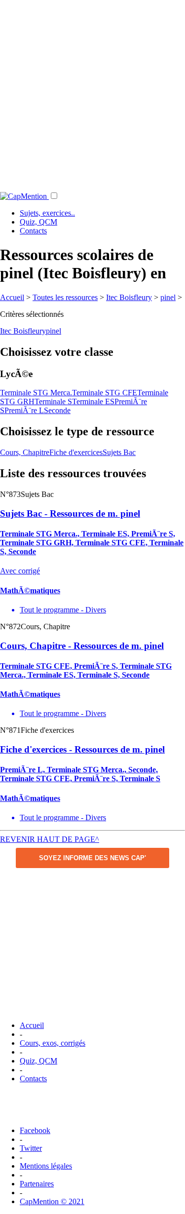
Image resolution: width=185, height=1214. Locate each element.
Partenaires (37, 1183)
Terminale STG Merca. (36, 392)
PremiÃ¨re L (24, 410)
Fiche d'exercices (76, 452)
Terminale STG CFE (104, 392)
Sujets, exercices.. (47, 213)
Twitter (31, 1148)
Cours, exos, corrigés (52, 1043)
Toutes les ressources (65, 297)
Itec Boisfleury (129, 297)
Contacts (33, 231)
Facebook (35, 1130)
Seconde (57, 410)
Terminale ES (93, 401)
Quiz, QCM (38, 222)
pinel (168, 297)
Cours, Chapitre (24, 452)
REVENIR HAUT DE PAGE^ (49, 839)
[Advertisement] (92, 92)
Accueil (12, 297)
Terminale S (53, 401)
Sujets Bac (119, 452)
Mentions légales (46, 1166)
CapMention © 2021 (52, 1201)
